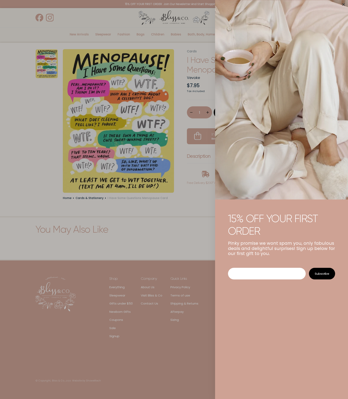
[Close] (343, 4)
